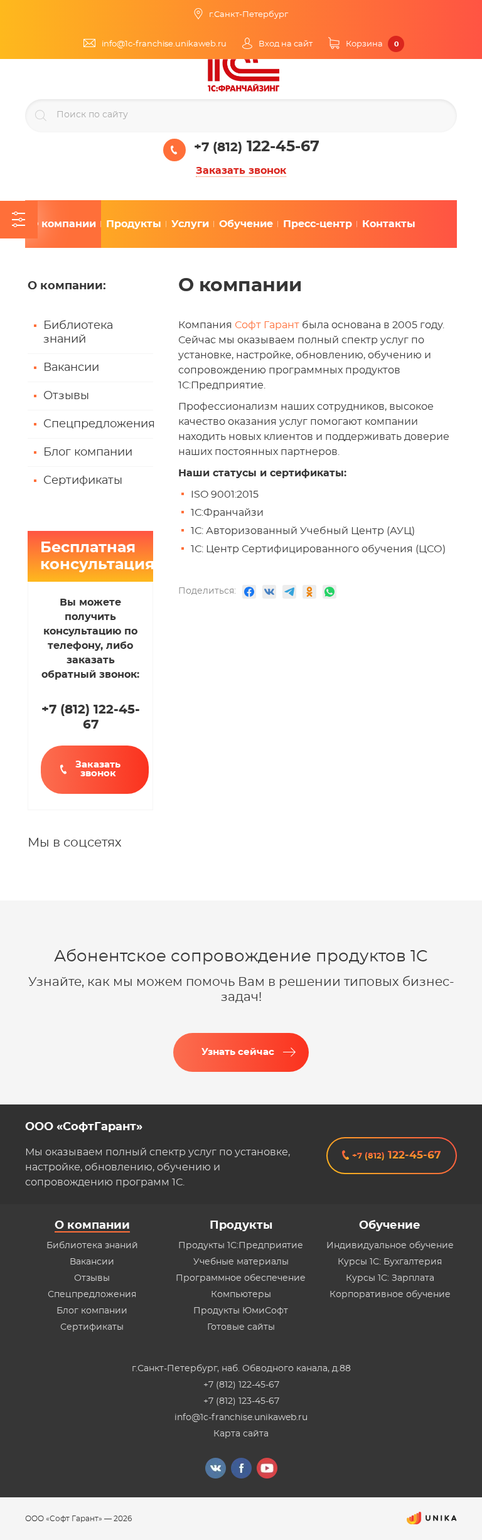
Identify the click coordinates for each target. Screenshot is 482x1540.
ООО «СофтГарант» (83, 1127)
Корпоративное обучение (390, 1294)
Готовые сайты (241, 1327)
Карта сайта (241, 1434)
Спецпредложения (98, 424)
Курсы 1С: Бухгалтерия (390, 1262)
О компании (92, 1225)
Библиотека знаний (78, 332)
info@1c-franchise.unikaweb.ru (241, 1417)
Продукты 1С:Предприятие (240, 1245)
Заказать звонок (241, 171)
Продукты (241, 1225)
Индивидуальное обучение (390, 1245)
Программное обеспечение (241, 1278)
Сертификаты (82, 480)
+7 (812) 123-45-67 (241, 1401)
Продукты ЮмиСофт (240, 1311)
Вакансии (71, 367)
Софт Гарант (267, 325)
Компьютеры (241, 1294)
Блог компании (87, 452)
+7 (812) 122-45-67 (241, 1385)
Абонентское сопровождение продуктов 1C (241, 956)
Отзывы (66, 396)
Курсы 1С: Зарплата (390, 1278)
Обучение (389, 1225)
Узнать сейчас (237, 1052)
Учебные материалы (241, 1262)
